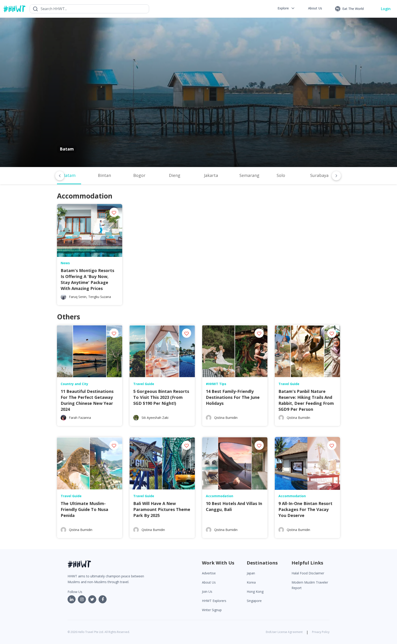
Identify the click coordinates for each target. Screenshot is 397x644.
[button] (286, 8)
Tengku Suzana (99, 297)
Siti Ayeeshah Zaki (155, 417)
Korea (251, 582)
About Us (209, 582)
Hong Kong (255, 591)
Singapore (254, 601)
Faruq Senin (77, 297)
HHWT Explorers (214, 601)
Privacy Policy (320, 632)
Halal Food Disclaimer (308, 573)
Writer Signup (212, 610)
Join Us (207, 591)
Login (386, 8)
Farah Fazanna (80, 417)
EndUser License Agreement (284, 632)
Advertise (209, 573)
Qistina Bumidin (226, 417)
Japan (251, 573)
